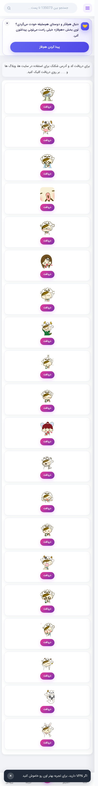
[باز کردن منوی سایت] (87, 8)
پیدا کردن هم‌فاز (49, 47)
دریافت (47, 107)
